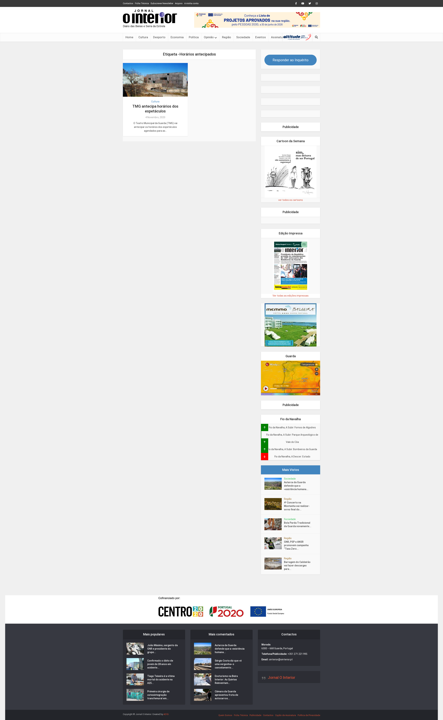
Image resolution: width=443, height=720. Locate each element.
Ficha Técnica (142, 3)
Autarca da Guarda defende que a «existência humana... (296, 486)
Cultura (143, 37)
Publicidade (255, 715)
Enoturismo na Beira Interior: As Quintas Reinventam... (226, 679)
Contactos (128, 3)
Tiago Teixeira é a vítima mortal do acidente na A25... (161, 679)
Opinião (209, 37)
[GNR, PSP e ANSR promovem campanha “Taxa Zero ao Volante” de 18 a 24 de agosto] (274, 543)
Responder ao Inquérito (291, 60)
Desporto (159, 37)
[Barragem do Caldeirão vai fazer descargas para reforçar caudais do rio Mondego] (274, 563)
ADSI (166, 714)
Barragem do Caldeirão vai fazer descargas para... (297, 565)
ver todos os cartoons (290, 200)
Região (226, 37)
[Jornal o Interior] (150, 16)
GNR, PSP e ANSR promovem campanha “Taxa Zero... (296, 545)
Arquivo (179, 3)
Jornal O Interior (281, 677)
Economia (177, 37)
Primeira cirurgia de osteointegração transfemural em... (158, 695)
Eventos (260, 37)
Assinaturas (279, 37)
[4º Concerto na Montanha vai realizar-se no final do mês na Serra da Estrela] (274, 504)
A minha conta (191, 3)
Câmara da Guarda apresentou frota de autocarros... (226, 695)
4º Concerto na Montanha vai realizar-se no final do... (297, 506)
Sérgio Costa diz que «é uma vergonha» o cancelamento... (228, 664)
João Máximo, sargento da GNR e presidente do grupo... (162, 649)
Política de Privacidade (309, 715)
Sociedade (243, 37)
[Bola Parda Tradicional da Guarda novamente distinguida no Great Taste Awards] (274, 524)
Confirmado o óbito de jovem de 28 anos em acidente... (160, 664)
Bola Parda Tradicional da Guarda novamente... (297, 524)
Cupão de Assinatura (285, 715)
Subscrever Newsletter (162, 3)
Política (194, 37)
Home (129, 37)
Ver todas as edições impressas (291, 295)
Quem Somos (225, 715)
